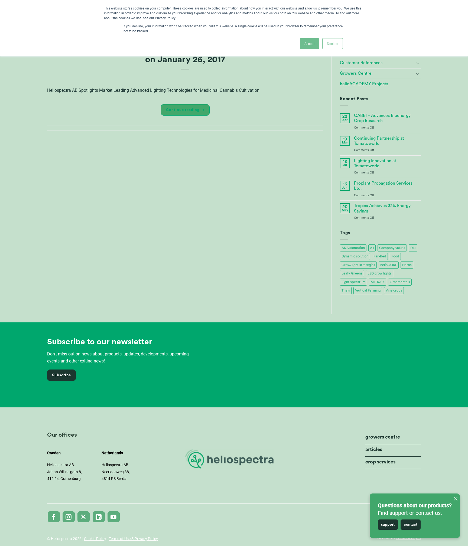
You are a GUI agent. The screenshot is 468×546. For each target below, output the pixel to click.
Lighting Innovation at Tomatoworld (375, 163)
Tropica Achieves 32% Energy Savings (382, 208)
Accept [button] (309, 43)
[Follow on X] (83, 516)
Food (395, 256)
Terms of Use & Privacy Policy (133, 539)
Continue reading (185, 110)
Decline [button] (332, 43)
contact (410, 525)
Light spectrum (353, 282)
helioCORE (388, 265)
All (372, 248)
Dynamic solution (355, 256)
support (388, 525)
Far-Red (379, 256)
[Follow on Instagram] (69, 516)
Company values (392, 248)
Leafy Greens (352, 273)
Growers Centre (356, 73)
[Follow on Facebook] (54, 516)
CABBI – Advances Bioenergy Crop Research (382, 118)
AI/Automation (353, 248)
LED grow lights (380, 273)
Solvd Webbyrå (408, 538)
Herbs (407, 265)
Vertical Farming (368, 290)
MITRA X (377, 282)
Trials (346, 290)
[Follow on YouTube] (114, 516)
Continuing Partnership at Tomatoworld (379, 141)
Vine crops (394, 290)
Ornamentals (400, 282)
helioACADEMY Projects (364, 84)
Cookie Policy (95, 539)
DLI (413, 248)
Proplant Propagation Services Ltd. (383, 186)
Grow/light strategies (358, 265)
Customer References (361, 63)
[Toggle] (417, 63)
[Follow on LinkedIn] (99, 516)
